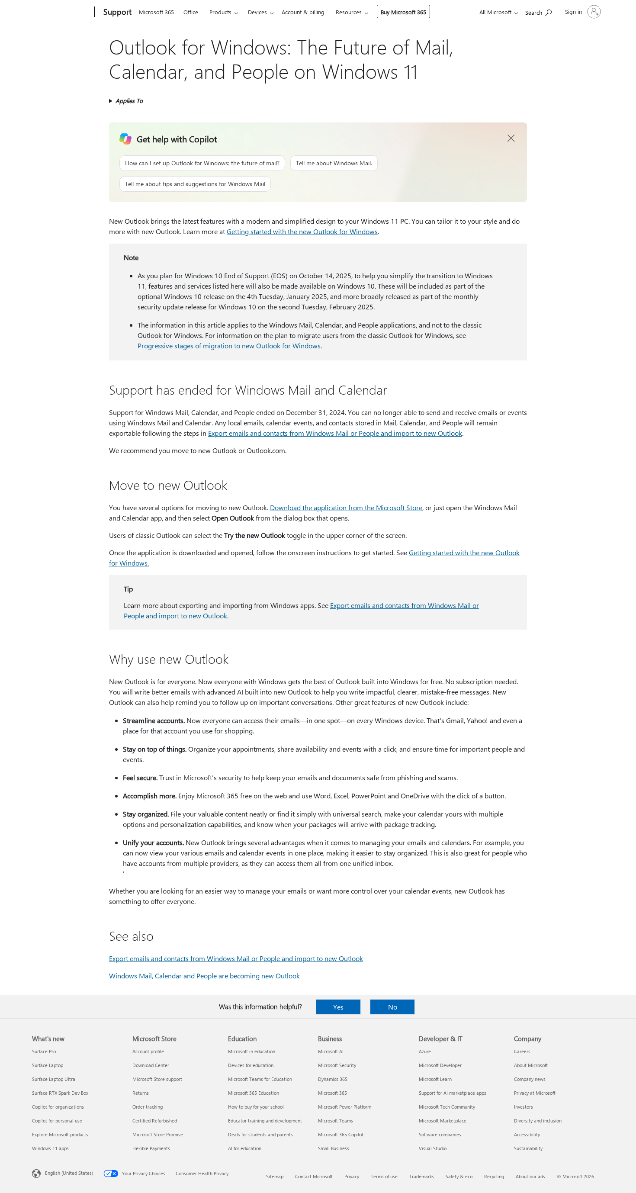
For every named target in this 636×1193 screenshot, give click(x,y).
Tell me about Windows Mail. (334, 163)
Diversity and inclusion (538, 1120)
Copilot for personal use (57, 1120)
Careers (522, 1051)
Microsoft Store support (157, 1079)
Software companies (440, 1134)
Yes (338, 1006)
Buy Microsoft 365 (403, 12)
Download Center (150, 1065)
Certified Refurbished (154, 1120)
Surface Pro (44, 1051)
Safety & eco (459, 1176)
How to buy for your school (256, 1106)
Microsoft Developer (440, 1065)
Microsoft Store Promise (157, 1134)
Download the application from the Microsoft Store (346, 507)
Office (190, 12)
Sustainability (528, 1148)
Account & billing (303, 12)
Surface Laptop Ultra (53, 1079)
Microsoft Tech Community (447, 1106)
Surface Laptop (47, 1065)
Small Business (333, 1148)
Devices (257, 12)
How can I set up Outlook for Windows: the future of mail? (202, 163)
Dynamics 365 (332, 1079)
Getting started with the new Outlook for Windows (302, 231)
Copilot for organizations (58, 1106)
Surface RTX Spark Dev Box (60, 1093)
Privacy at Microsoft (535, 1093)
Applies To (129, 100)
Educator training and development (265, 1120)
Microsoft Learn (435, 1079)
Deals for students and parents (260, 1134)
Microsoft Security (337, 1065)
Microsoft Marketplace (442, 1120)
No (392, 1006)
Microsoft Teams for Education (260, 1079)
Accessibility (527, 1134)
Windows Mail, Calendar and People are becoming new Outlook (204, 975)
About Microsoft (531, 1065)
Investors (523, 1106)
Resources (349, 12)
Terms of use (384, 1176)
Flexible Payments (151, 1148)
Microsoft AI (331, 1051)
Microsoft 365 (156, 12)
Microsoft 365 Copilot (340, 1134)
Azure (425, 1051)
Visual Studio (432, 1148)
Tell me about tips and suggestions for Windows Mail (195, 184)
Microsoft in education (251, 1051)
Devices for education (250, 1065)
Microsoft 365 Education (253, 1093)
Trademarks (421, 1176)
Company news (530, 1079)
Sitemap (274, 1176)
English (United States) (69, 1173)
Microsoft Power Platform (344, 1106)
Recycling (494, 1176)
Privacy (351, 1176)
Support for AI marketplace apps (452, 1093)
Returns (140, 1093)
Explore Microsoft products (60, 1134)
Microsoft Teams (335, 1120)
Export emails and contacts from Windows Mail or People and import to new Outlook (335, 432)
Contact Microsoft (314, 1176)
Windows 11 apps (50, 1148)
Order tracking (147, 1106)
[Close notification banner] (511, 138)
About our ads (530, 1176)
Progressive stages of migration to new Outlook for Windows (229, 345)
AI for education (244, 1148)
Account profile (148, 1051)
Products (220, 12)
